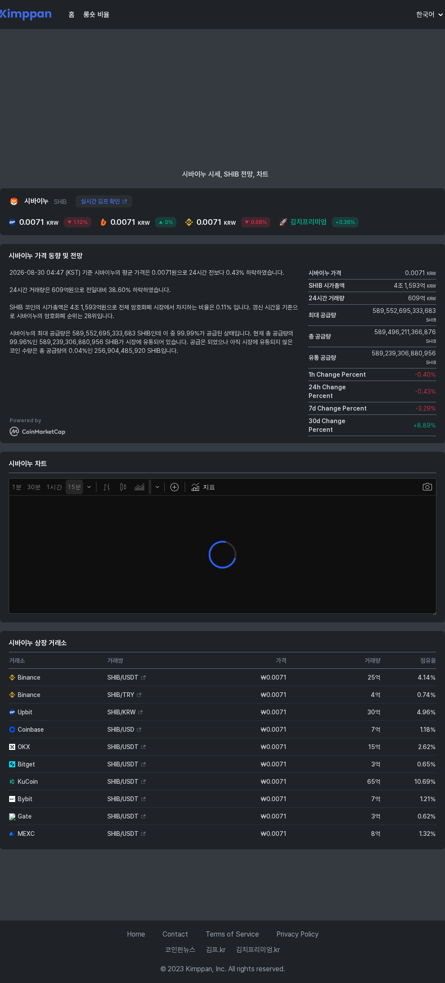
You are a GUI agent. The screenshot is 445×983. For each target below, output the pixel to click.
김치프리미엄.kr (258, 950)
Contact (175, 934)
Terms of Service (232, 934)
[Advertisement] (222, 100)
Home (136, 934)
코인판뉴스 (180, 950)
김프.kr (216, 950)
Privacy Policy (297, 934)
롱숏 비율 (96, 14)
